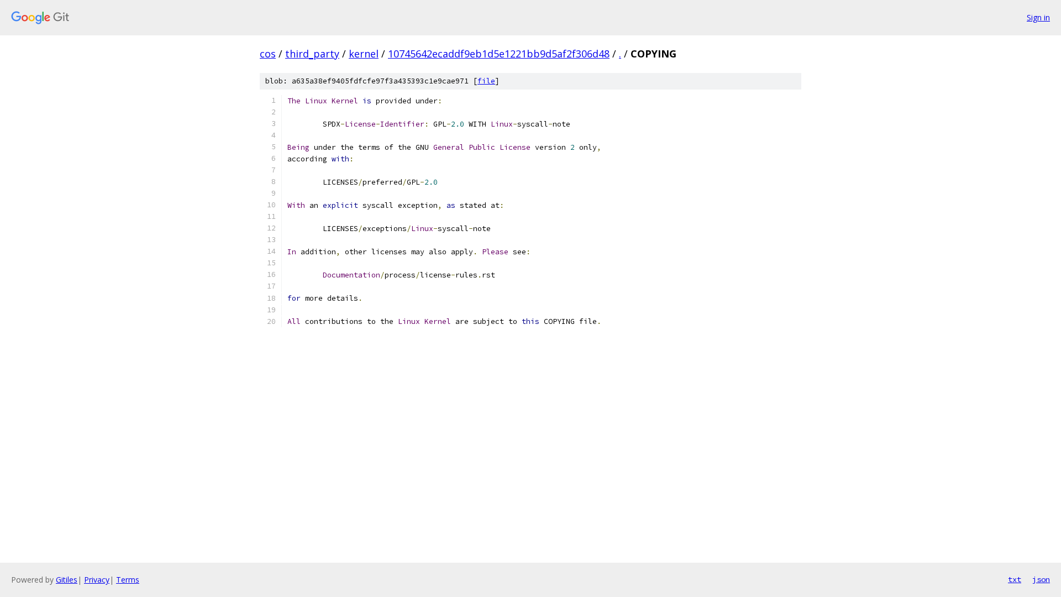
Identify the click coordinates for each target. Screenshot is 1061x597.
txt (1014, 579)
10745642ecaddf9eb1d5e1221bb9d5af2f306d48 (499, 53)
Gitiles (66, 579)
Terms (127, 579)
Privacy (96, 579)
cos (268, 53)
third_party (312, 53)
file (486, 81)
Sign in (1038, 17)
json (1041, 579)
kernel (364, 53)
